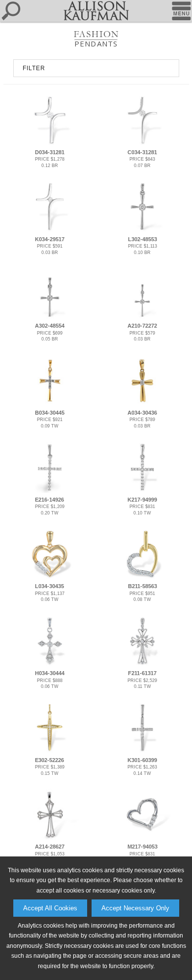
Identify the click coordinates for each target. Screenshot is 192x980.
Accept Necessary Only (135, 908)
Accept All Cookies (50, 908)
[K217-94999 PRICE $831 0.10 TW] (142, 490)
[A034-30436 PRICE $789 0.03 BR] (142, 404)
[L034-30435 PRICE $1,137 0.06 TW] (49, 577)
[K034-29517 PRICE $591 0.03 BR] (49, 230)
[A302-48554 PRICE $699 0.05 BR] (49, 317)
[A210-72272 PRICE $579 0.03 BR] (142, 317)
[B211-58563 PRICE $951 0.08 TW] (142, 577)
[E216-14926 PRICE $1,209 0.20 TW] (49, 490)
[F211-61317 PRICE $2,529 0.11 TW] (142, 664)
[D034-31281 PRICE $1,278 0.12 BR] (49, 143)
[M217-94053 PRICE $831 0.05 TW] (142, 838)
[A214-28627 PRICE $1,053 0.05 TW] (49, 838)
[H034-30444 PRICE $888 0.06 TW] (49, 664)
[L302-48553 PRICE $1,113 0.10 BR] (142, 230)
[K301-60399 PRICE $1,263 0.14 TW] (142, 751)
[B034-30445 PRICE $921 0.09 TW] (49, 404)
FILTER (34, 68)
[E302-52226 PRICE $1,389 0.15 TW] (49, 751)
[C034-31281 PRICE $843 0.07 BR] (142, 143)
